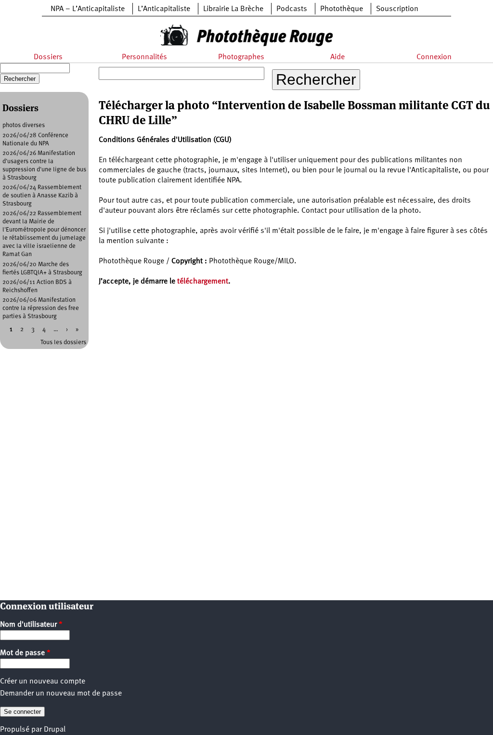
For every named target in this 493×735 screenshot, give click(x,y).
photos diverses (23, 125)
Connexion (434, 57)
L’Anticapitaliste (164, 9)
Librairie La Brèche (233, 9)
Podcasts (291, 9)
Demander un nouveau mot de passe (61, 693)
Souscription (397, 9)
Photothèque (341, 9)
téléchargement (202, 281)
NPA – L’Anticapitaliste (88, 9)
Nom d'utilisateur (31, 625)
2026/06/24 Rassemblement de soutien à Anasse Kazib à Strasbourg (41, 195)
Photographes (241, 57)
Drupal (54, 730)
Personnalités (144, 57)
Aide (337, 57)
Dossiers (48, 57)
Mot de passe (25, 653)
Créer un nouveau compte (42, 681)
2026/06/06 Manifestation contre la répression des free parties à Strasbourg (40, 308)
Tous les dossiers (63, 342)
